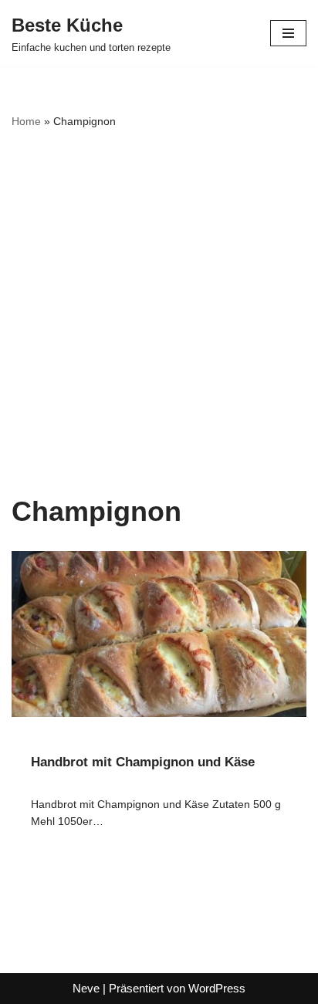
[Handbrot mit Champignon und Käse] (159, 634)
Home (26, 121)
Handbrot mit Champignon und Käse (143, 762)
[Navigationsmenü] (288, 33)
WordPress (216, 988)
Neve (86, 988)
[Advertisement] (159, 313)
